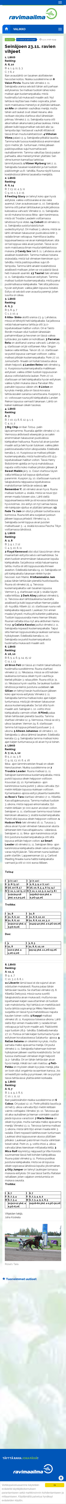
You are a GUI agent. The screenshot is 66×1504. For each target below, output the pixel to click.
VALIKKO (19, 29)
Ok (55, 1485)
